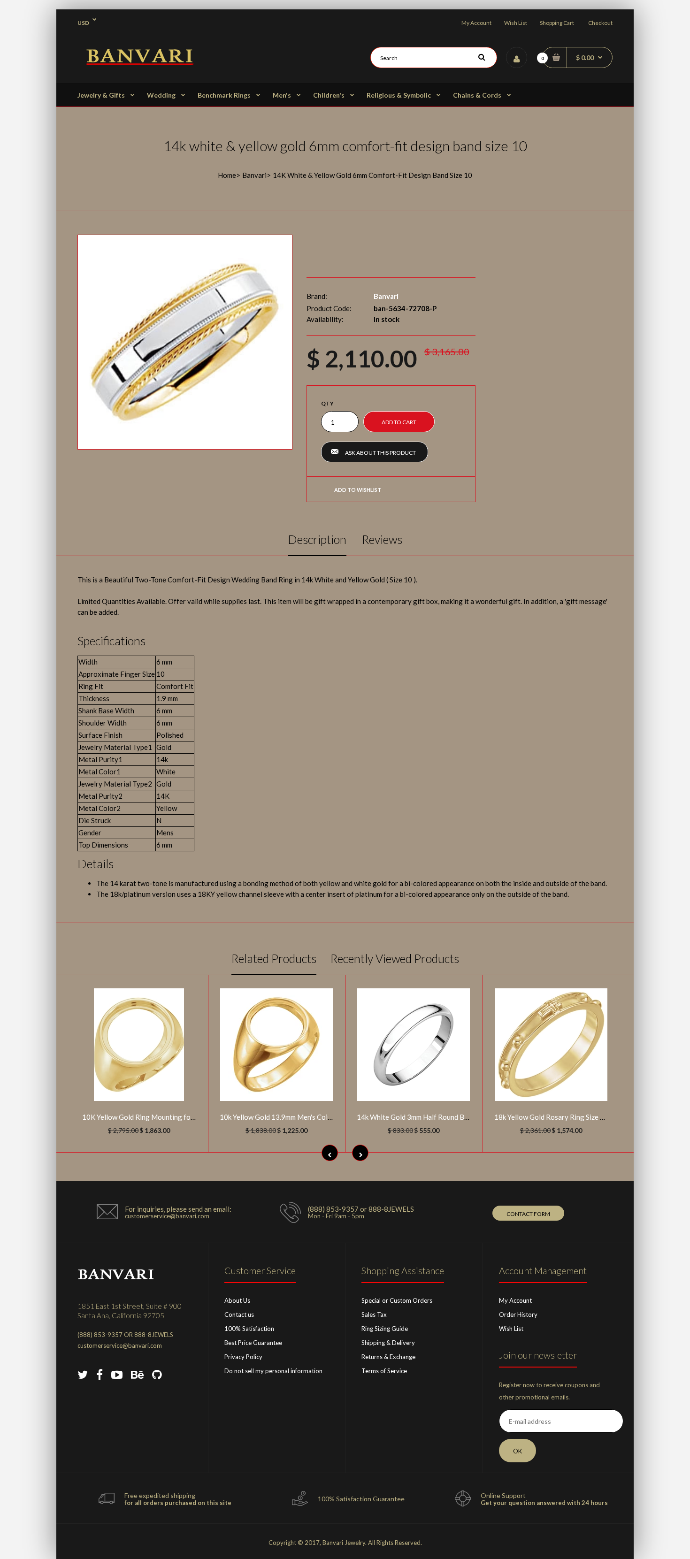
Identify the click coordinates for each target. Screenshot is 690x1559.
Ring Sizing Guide (384, 1328)
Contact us (239, 1314)
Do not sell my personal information (273, 1371)
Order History (518, 1314)
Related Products (273, 958)
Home (227, 175)
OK (517, 1451)
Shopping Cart (557, 22)
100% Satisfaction (249, 1328)
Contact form (528, 1213)
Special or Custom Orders (396, 1300)
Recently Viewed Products (394, 958)
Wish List (515, 22)
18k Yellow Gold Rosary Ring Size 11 (551, 1117)
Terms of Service (384, 1371)
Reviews (382, 539)
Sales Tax (374, 1314)
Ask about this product (380, 452)
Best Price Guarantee (253, 1342)
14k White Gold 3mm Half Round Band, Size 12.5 (431, 1117)
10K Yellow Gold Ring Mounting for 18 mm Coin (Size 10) (170, 1117)
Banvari (254, 175)
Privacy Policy (243, 1356)
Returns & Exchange (388, 1356)
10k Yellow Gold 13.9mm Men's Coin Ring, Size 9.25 (299, 1117)
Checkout (600, 22)
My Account (476, 22)
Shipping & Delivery (388, 1342)
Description (317, 539)
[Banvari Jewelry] (139, 62)
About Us (237, 1300)
